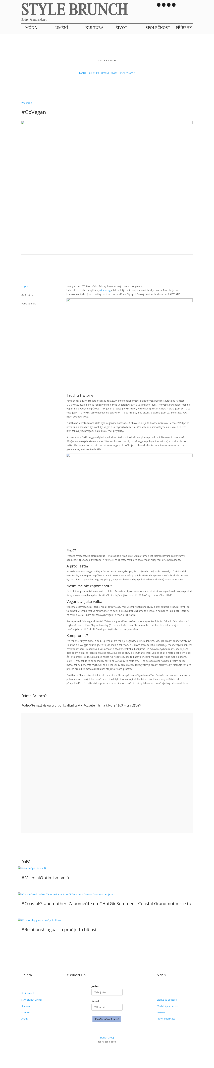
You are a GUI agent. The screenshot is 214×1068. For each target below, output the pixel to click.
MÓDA (31, 27)
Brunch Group (107, 1037)
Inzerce (161, 1012)
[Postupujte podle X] (113, 1051)
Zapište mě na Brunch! (107, 1019)
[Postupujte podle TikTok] (164, 5)
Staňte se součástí (167, 999)
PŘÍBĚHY (184, 27)
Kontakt (25, 1012)
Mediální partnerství (167, 1006)
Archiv (24, 1018)
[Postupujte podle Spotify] (174, 5)
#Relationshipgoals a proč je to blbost (59, 929)
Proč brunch (27, 993)
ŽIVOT (121, 27)
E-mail (95, 1001)
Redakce (26, 1006)
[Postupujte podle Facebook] (107, 1051)
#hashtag (26, 102)
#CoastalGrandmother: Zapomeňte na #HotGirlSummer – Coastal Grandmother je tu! (106, 903)
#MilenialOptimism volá (45, 878)
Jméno (95, 986)
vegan (24, 286)
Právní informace (166, 1018)
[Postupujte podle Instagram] (158, 5)
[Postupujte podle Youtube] (169, 5)
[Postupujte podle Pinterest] (120, 1051)
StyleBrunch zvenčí (31, 999)
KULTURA (94, 27)
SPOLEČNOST (158, 27)
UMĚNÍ (61, 27)
